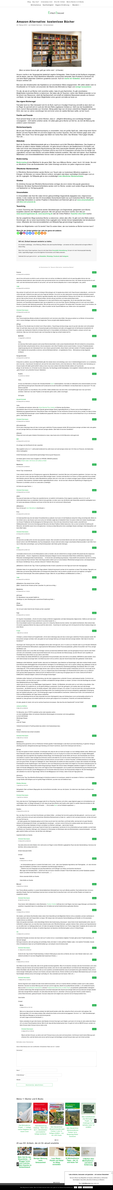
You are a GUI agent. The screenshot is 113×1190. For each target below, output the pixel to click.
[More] (45, 233)
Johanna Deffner (22, 706)
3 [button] (57, 1140)
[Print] (42, 233)
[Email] (39, 233)
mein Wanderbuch (31, 508)
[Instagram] (24, 233)
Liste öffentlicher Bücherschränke (70, 176)
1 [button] (55, 1140)
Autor (55, 805)
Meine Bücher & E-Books (75, 2)
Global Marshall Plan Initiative (47, 407)
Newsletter (43, 256)
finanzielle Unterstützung (59, 250)
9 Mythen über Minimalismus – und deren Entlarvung (88, 1161)
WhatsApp (50, 256)
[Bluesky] (30, 233)
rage (18, 286)
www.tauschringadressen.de (27, 213)
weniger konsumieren (83, 87)
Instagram (65, 256)
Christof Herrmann (22, 310)
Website (18, 1079)
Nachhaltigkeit (48, 5)
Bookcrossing (22, 162)
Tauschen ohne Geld (78, 213)
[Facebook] (27, 233)
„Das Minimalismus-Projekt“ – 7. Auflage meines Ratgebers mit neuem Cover (24, 1128)
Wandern (75, 5)
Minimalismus (36, 5)
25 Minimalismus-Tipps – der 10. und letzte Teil (72, 1160)
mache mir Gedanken (72, 78)
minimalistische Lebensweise (34, 988)
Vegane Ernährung (62, 5)
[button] (18, 1121)
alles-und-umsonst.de (27, 202)
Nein (80, 1187)
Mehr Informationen (88, 1187)
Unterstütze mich (47, 2)
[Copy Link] (36, 233)
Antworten (94, 272)
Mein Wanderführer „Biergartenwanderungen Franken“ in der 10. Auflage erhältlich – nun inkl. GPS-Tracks (57, 1131)
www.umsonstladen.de (85, 200)
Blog (29, 2)
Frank (18, 631)
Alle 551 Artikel (59, 2)
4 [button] (57, 1182)
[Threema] (21, 233)
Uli (17, 932)
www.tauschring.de (45, 213)
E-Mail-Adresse (21, 1075)
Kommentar (20, 1050)
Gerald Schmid (21, 399)
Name (18, 1070)
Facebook (56, 256)
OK (75, 1187)
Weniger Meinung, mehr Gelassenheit (41, 1160)
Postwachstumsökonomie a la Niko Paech (58, 988)
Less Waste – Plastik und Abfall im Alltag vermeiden (56, 1161)
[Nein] (111, 1187)
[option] (25, 1118)
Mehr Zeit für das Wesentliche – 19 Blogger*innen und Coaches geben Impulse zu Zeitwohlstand (24, 1162)
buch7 (52, 384)
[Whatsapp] (18, 233)
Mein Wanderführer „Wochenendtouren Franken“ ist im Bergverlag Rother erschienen (72, 1132)
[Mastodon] (33, 233)
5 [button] (59, 1182)
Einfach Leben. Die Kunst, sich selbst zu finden (34, 460)
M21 (18, 439)
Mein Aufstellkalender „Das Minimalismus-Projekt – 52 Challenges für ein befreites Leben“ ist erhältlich (88, 1122)
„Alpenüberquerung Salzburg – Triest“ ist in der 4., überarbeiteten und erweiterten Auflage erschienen (41, 1130)
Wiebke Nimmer (21, 783)
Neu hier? (35, 2)
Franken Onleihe (51, 904)
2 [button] (56, 1140)
